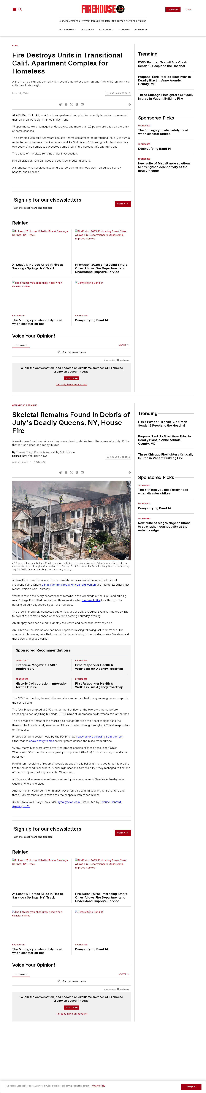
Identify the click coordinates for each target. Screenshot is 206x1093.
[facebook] (60, 104)
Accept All (191, 1087)
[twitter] (71, 104)
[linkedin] (66, 104)
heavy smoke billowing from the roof (99, 736)
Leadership (87, 30)
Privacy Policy (98, 1086)
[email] (82, 104)
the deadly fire (91, 600)
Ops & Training (67, 30)
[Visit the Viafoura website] (123, 360)
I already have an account (71, 384)
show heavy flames (41, 740)
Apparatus (141, 30)
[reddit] (76, 104)
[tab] (21, 345)
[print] (129, 104)
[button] (14, 9)
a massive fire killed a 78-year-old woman (69, 584)
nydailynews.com (68, 802)
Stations (124, 30)
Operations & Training (24, 405)
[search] (20, 9)
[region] (71, 353)
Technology (106, 30)
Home (15, 46)
